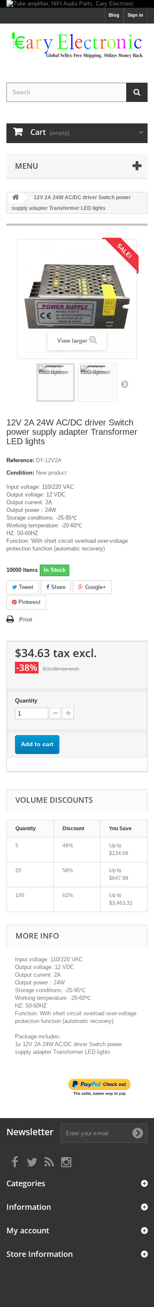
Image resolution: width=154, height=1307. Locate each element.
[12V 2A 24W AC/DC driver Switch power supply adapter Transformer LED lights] (55, 382)
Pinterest (29, 602)
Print (25, 619)
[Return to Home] (15, 197)
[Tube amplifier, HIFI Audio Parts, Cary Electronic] (77, 4)
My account (27, 1230)
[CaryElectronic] (77, 45)
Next (124, 384)
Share (57, 587)
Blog (114, 15)
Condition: (20, 473)
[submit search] (137, 92)
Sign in (135, 15)
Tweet (25, 587)
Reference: (20, 460)
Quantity (26, 700)
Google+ (94, 587)
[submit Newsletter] (137, 1133)
